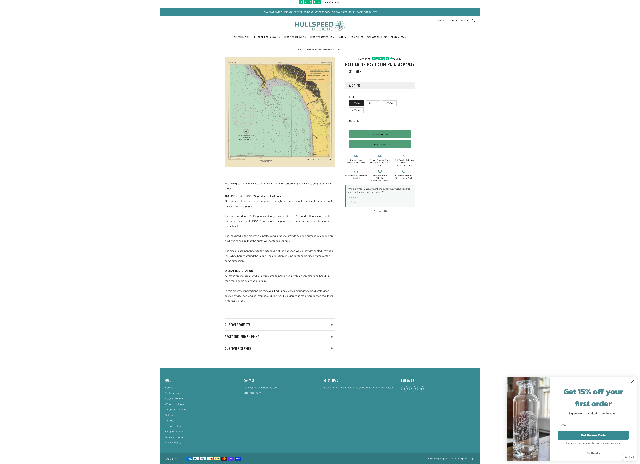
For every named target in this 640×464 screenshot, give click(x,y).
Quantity (354, 120)
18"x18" (356, 103)
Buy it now (380, 144)
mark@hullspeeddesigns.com (261, 387)
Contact (169, 420)
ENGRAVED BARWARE (294, 37)
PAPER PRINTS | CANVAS (266, 37)
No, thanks (593, 453)
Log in (454, 20)
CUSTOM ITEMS (398, 37)
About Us (170, 387)
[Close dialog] (632, 382)
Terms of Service (174, 437)
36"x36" (389, 103)
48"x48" (356, 110)
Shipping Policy (174, 431)
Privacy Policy (173, 442)
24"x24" (373, 103)
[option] (280, 112)
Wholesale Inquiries (176, 404)
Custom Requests (175, 393)
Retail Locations (174, 398)
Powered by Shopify (437, 458)
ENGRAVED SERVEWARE (321, 37)
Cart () (464, 20)
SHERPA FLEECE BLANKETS (351, 37)
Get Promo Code (593, 435)
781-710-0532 (252, 393)
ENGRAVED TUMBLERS (377, 37)
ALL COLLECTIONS (242, 37)
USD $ (441, 20)
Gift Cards (170, 415)
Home (300, 49)
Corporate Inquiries (176, 409)
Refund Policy (173, 426)
